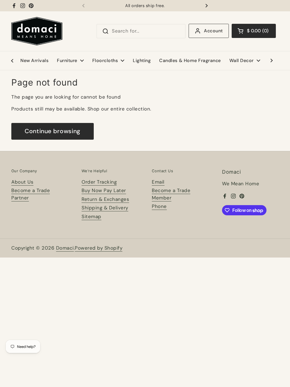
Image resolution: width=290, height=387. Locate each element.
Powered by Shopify (98, 248)
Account (213, 31)
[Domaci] (36, 31)
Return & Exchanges (105, 199)
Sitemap (91, 216)
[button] (254, 31)
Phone (159, 206)
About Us (22, 182)
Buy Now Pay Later (104, 190)
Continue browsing (52, 131)
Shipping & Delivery (105, 208)
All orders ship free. (145, 6)
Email (158, 182)
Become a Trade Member (171, 194)
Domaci (65, 248)
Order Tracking (99, 182)
